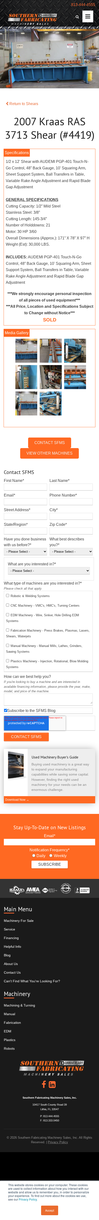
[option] (49, 378)
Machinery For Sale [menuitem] (19, 921)
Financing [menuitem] (11, 938)
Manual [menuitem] (9, 1014)
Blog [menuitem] (7, 955)
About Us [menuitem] (11, 964)
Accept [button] (49, 1210)
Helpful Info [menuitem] (12, 946)
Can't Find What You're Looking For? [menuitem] (32, 981)
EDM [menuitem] (7, 1031)
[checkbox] (48, 631)
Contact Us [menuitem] (12, 972)
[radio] (38, 856)
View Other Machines (49, 453)
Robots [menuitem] (9, 1048)
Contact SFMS (49, 443)
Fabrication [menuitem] (12, 1023)
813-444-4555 (83, 5)
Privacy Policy (28, 1199)
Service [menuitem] (9, 929)
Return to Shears (23, 104)
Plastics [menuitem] (9, 1040)
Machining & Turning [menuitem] (19, 1005)
